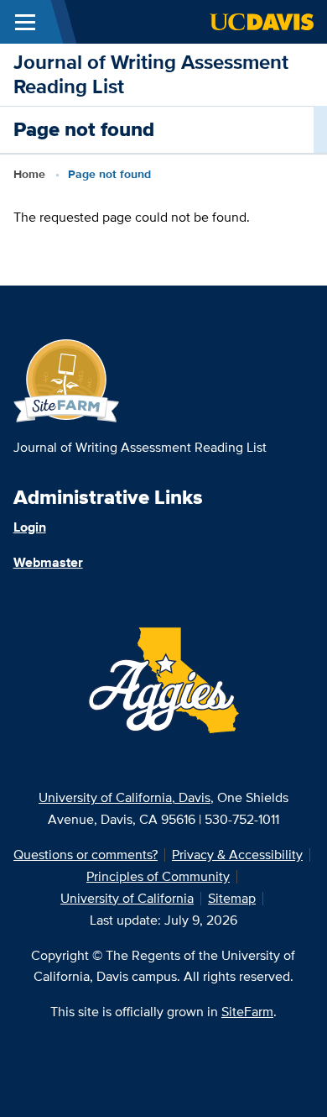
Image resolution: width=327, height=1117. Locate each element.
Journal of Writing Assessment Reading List (150, 74)
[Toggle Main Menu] (25, 22)
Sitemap (232, 898)
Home (29, 173)
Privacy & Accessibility (237, 854)
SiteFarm (247, 1011)
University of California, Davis (124, 797)
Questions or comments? (85, 854)
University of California (127, 898)
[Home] (66, 380)
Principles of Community (158, 876)
